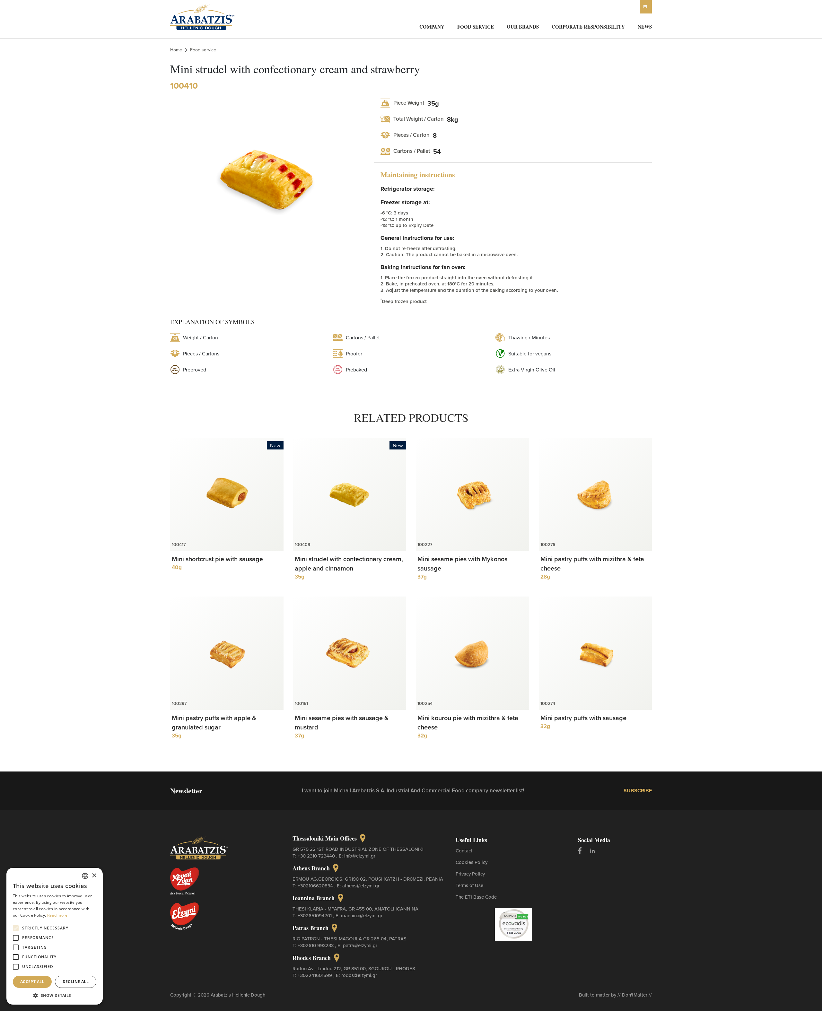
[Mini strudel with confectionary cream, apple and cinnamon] (350, 494)
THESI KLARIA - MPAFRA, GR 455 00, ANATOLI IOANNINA (355, 908)
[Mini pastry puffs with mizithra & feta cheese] (595, 494)
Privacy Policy (470, 873)
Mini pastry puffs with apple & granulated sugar (214, 722)
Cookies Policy (471, 862)
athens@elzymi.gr (361, 885)
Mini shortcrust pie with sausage (217, 558)
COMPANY (431, 26)
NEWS (645, 26)
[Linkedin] (592, 850)
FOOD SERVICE (475, 26)
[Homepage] (202, 16)
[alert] (54, 936)
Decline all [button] (76, 981)
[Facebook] (580, 850)
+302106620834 (316, 885)
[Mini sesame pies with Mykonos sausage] (472, 494)
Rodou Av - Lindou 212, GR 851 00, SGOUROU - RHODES (354, 968)
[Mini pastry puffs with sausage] (595, 653)
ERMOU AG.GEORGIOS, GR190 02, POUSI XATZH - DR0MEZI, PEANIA (368, 879)
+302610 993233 (316, 945)
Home (176, 50)
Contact (464, 850)
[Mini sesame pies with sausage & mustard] (350, 653)
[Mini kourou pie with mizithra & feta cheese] (472, 653)
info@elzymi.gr (359, 855)
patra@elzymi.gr (360, 945)
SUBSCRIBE (638, 790)
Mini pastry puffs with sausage (583, 717)
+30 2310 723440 (317, 855)
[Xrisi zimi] (190, 880)
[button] (54, 995)
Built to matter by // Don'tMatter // (615, 994)
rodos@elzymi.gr (359, 975)
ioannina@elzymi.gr (361, 915)
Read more (57, 915)
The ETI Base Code (476, 896)
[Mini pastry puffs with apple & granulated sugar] (227, 653)
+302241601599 (315, 975)
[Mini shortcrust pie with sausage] (227, 494)
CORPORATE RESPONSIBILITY (588, 26)
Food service (203, 50)
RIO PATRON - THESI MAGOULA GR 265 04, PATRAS (350, 938)
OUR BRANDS (523, 26)
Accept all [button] (32, 981)
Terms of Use (469, 885)
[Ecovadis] (513, 923)
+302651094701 (315, 915)
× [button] (94, 875)
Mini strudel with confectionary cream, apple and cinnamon (349, 563)
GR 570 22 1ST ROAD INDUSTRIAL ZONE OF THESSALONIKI (358, 849)
